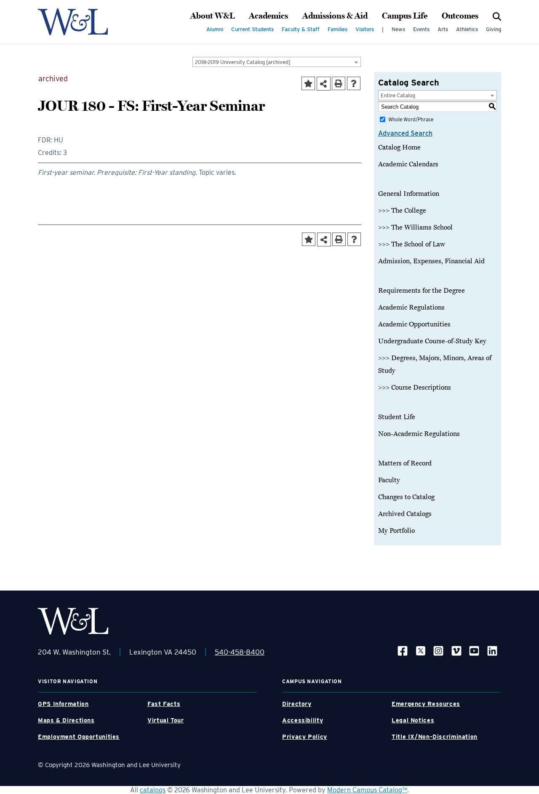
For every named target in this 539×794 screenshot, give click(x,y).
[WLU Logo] (73, 21)
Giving (493, 29)
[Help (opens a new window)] (353, 83)
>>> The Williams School (415, 227)
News (398, 29)
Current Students (252, 29)
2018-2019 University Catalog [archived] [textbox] (243, 62)
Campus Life (404, 16)
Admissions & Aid (335, 16)
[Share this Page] (324, 84)
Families (337, 29)
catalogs (152, 790)
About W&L (212, 16)
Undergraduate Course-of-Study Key (432, 341)
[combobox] (276, 62)
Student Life (396, 417)
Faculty (389, 480)
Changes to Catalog (406, 497)
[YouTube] (474, 650)
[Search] (497, 16)
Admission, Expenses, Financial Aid (431, 261)
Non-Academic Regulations (419, 434)
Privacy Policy (304, 736)
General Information (408, 194)
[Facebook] (402, 650)
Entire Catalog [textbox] (398, 95)
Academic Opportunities (414, 324)
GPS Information (63, 703)
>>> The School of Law (411, 244)
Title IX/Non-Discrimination (435, 736)
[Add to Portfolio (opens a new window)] (308, 83)
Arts (443, 29)
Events (421, 29)
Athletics (467, 29)
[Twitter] (420, 650)
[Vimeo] (456, 650)
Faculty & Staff (301, 29)
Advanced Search (405, 133)
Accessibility (302, 720)
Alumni (214, 29)
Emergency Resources (426, 703)
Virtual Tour (165, 720)
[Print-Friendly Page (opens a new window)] (338, 83)
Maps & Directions (66, 720)
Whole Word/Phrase (410, 119)
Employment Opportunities (79, 736)
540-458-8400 (239, 652)
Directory (297, 703)
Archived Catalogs (405, 514)
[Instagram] (438, 650)
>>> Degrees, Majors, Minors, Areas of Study (434, 364)
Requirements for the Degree (421, 290)
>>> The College (402, 210)
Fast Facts (163, 703)
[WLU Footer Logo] (73, 621)
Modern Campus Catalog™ (367, 790)
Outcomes (460, 16)
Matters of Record (405, 463)
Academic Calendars (408, 164)
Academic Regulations (411, 307)
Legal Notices (413, 720)
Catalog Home (399, 147)
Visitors (364, 29)
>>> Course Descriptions (414, 387)
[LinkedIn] (492, 650)
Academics (268, 16)
